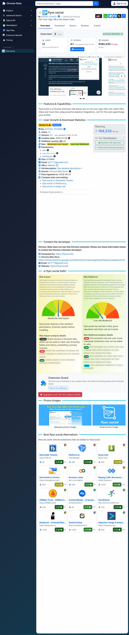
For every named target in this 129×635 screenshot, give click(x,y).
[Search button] (96, 3)
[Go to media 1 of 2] (80, 98)
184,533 (108, 131)
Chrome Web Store (112, 34)
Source (72, 25)
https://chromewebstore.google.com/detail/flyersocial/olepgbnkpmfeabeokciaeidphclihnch (81, 260)
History (9, 47)
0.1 (51, 135)
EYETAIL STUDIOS (49, 16)
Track (59, 34)
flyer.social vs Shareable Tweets (57, 180)
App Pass (10, 30)
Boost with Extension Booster (111, 147)
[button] (119, 3)
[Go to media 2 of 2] (83, 98)
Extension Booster (14, 35)
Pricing (9, 40)
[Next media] (121, 76)
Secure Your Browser (58, 388)
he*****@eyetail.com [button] (58, 162)
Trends (97, 25)
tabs (44, 150)
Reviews (85, 25)
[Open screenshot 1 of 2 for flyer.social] (70, 76)
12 (49, 132)
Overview (45, 25)
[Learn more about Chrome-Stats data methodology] (70, 171)
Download (60, 25)
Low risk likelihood (80, 144)
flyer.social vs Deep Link (54, 186)
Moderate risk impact (58, 144)
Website (52, 165)
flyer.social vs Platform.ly (54, 183)
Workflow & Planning (71, 16)
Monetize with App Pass (111, 143)
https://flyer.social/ (65, 254)
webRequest (47, 156)
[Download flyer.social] (82, 45)
